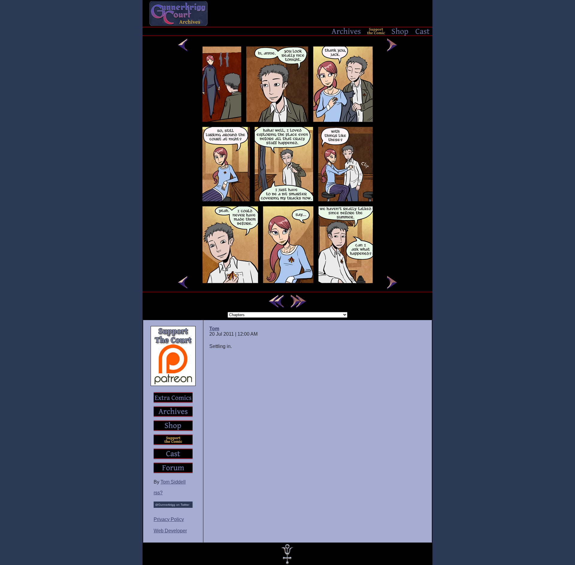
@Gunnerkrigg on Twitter (172, 504)
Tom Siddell (173, 481)
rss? (158, 492)
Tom (214, 328)
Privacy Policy (169, 519)
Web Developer (170, 530)
